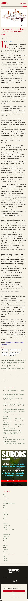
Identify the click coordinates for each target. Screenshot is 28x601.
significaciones (12, 370)
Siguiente (24, 374)
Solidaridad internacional (8, 554)
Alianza (4, 496)
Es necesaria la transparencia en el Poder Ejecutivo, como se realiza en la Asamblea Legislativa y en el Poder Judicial (12, 432)
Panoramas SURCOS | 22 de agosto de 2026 (13, 391)
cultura (2, 360)
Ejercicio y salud (6, 525)
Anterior (3, 374)
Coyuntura (5, 514)
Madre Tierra (6, 536)
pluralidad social (5, 370)
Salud (4, 547)
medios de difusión (17, 365)
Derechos (5, 521)
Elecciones (5, 527)
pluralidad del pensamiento (18, 368)
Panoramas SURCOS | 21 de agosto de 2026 (13, 418)
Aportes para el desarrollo (9, 503)
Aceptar (14, 591)
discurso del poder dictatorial (10, 362)
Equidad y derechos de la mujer (10, 529)
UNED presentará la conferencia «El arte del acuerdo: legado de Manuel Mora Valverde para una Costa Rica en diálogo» (13, 394)
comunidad (10, 359)
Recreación (5, 545)
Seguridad (5, 549)
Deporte (5, 518)
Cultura (4, 516)
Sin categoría (6, 552)
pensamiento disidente (6, 368)
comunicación (4, 359)
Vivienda (5, 558)
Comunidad (5, 512)
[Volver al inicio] (4, 3)
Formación (5, 532)
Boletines (5, 507)
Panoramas (5, 541)
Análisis (17, 37)
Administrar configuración (14, 597)
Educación (5, 523)
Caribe (4, 510)
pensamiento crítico (20, 367)
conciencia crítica (17, 359)
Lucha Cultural (6, 534)
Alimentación (6, 499)
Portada (20, 3)
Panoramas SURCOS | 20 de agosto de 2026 (13, 424)
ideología (15, 364)
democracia (7, 360)
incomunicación (21, 364)
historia (6, 364)
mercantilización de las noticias (8, 367)
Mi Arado (5, 538)
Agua (4, 494)
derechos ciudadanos (15, 360)
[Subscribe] (26, 577)
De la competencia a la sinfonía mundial (12, 402)
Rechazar (14, 594)
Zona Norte (5, 560)
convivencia (24, 359)
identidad (10, 364)
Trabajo (4, 556)
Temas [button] (24, 3)
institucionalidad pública (6, 365)
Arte (4, 505)
